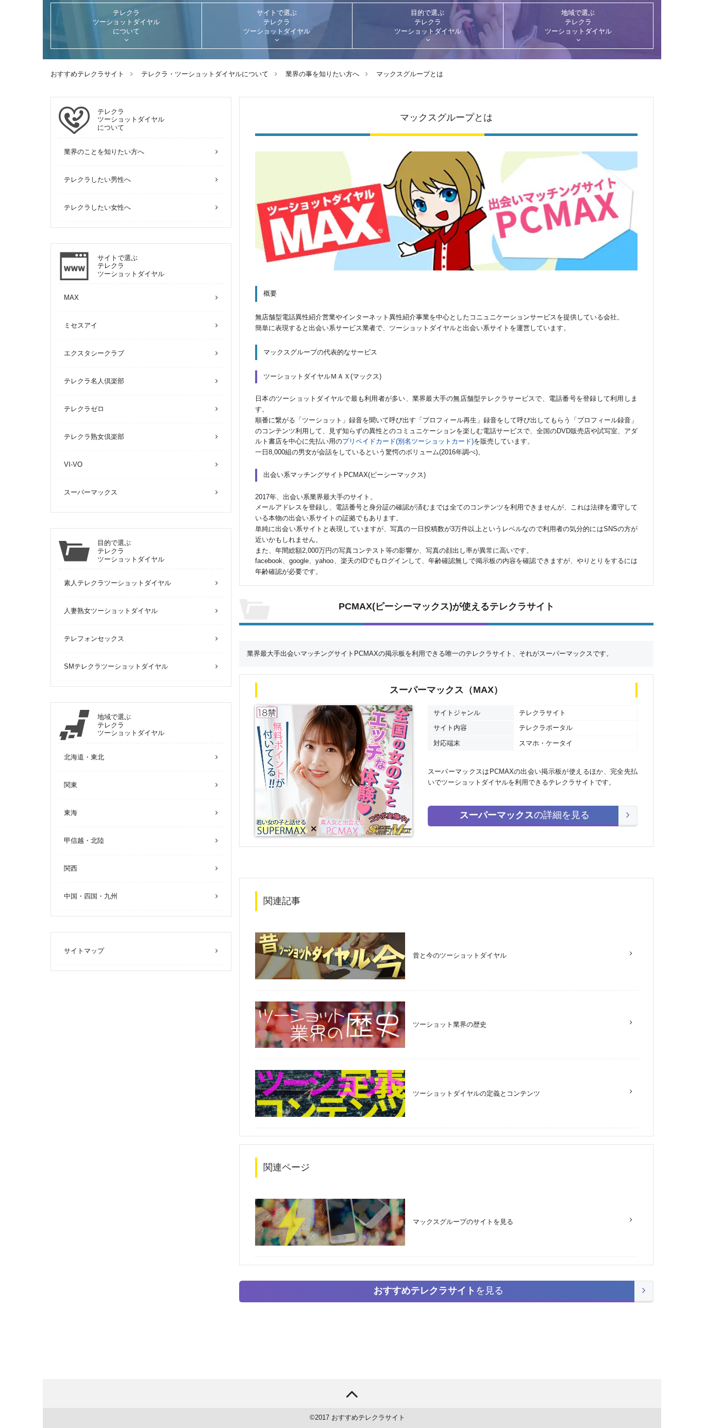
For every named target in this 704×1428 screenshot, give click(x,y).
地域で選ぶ (130, 725)
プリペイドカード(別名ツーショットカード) (408, 441)
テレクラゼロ (84, 409)
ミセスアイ (80, 325)
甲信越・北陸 (84, 840)
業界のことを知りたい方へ (104, 152)
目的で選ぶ (130, 551)
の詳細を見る (525, 815)
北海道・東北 (84, 757)
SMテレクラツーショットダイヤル (116, 666)
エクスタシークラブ (94, 353)
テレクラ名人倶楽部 (94, 381)
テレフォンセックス (94, 638)
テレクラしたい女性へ (97, 207)
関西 (70, 868)
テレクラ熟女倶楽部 (94, 436)
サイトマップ (84, 951)
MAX (71, 297)
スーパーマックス (91, 492)
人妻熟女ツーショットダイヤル (111, 611)
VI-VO (73, 464)
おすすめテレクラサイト (368, 1417)
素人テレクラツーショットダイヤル (117, 583)
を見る (439, 1290)
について (130, 119)
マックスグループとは (409, 74)
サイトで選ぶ (130, 266)
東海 (70, 813)
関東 (70, 785)
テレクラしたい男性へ (97, 179)
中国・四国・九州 (91, 896)
